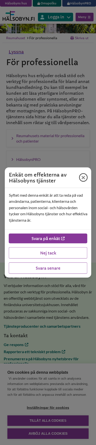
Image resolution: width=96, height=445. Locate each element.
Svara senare (48, 268)
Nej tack (48, 253)
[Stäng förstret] (83, 177)
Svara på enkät (46, 238)
